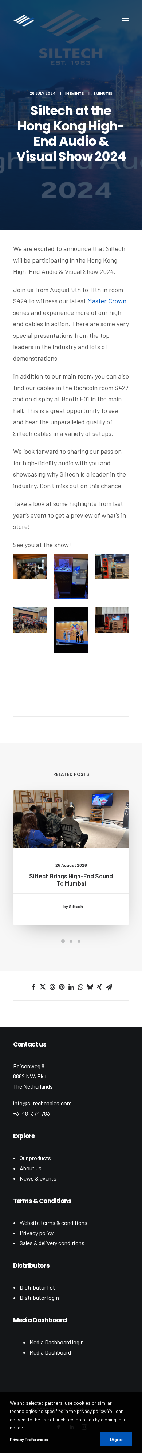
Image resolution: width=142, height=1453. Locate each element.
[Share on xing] (99, 987)
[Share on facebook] (33, 987)
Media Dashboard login (56, 1342)
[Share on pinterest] (61, 987)
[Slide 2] (71, 941)
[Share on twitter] (42, 987)
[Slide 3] (79, 941)
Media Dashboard (50, 1352)
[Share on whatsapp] (80, 987)
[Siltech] (24, 21)
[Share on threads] (52, 987)
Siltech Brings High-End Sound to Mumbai (71, 879)
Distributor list (37, 1287)
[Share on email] (108, 987)
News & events (38, 1178)
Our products (35, 1157)
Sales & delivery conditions (52, 1242)
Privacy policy (37, 1232)
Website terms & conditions (53, 1222)
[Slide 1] (63, 941)
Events (77, 93)
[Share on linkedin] (71, 987)
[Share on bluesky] (90, 987)
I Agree (116, 1439)
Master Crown (106, 301)
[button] (125, 20)
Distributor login (39, 1297)
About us (31, 1168)
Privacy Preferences (29, 1439)
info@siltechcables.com (42, 1103)
